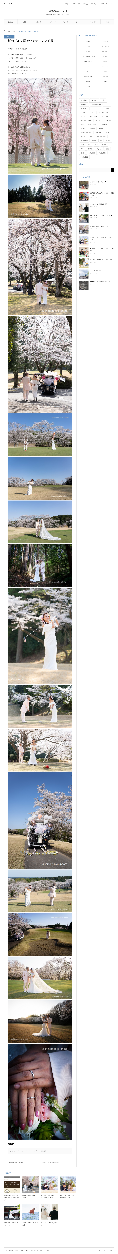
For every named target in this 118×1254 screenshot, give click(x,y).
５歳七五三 (102, 153)
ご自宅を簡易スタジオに (98, 104)
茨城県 (90, 149)
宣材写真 (108, 132)
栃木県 (94, 140)
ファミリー (66, 22)
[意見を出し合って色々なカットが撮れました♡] (49, 1184)
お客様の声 (84, 100)
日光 (91, 136)
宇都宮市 (98, 132)
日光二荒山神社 (101, 136)
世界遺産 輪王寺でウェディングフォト (12, 1224)
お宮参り (38, 22)
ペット (88, 66)
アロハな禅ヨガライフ (96, 270)
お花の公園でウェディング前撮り (30, 1224)
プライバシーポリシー (107, 4)
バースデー (105, 56)
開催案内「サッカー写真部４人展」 (100, 281)
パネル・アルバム (93, 22)
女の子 (101, 128)
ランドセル (105, 116)
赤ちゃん (99, 149)
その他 (107, 22)
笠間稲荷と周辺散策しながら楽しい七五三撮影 (102, 194)
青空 (45, 1151)
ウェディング (52, 22)
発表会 (88, 86)
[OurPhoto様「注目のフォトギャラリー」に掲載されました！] (12, 1184)
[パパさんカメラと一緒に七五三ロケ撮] (83, 218)
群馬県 (104, 145)
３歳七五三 (91, 153)
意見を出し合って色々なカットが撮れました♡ (49, 1196)
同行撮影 (92, 128)
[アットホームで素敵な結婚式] (49, 1212)
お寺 (103, 100)
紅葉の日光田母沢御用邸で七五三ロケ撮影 (102, 249)
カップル (33, 1151)
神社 (89, 145)
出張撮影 (104, 124)
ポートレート (80, 22)
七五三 (24, 22)
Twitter (5, 3)
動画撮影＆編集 (88, 76)
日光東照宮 (84, 140)
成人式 (105, 81)
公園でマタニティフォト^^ (98, 182)
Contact (12, 3)
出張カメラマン (92, 124)
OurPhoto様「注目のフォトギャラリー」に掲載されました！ (12, 1198)
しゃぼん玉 (84, 108)
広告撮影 (88, 81)
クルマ (83, 112)
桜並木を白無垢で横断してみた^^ (30, 1196)
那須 (107, 149)
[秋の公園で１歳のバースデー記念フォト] (83, 263)
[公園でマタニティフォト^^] (83, 185)
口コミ (83, 128)
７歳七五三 (84, 157)
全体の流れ (66, 4)
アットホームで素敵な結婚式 (49, 1224)
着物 (82, 145)
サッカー (92, 112)
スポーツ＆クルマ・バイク (88, 56)
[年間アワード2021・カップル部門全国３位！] (68, 1184)
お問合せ (85, 4)
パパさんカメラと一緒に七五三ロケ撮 (101, 215)
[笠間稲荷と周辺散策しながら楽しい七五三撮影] (83, 196)
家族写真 (105, 76)
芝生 (42, 1151)
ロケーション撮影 (86, 120)
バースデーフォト (104, 112)
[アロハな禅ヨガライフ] (83, 274)
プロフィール (95, 4)
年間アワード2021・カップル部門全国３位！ (68, 1196)
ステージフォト (105, 51)
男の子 (108, 140)
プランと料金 (76, 4)
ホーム (58, 4)
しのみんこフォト (59, 11)
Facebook (7, 3)
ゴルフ (37, 1151)
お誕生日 (83, 104)
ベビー (83, 116)
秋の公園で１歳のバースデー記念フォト (102, 259)
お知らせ (10, 22)
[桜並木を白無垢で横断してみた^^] (30, 1184)
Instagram (9, 3)
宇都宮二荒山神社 (86, 132)
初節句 (105, 71)
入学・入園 (107, 120)
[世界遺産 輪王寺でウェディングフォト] (12, 1212)
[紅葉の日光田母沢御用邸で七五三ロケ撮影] (83, 252)
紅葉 (96, 145)
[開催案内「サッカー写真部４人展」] (83, 285)
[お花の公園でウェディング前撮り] (30, 1212)
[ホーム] (4, 30)
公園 (82, 124)
